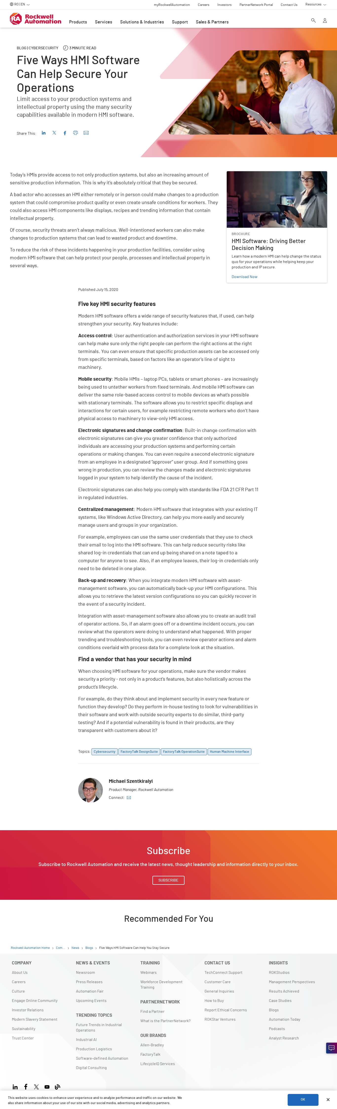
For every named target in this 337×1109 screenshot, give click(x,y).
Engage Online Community (34, 1001)
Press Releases (89, 982)
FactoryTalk (150, 1054)
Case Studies (280, 1001)
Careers (19, 982)
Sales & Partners (212, 22)
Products (78, 22)
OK (303, 1099)
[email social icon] (129, 797)
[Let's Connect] (331, 1048)
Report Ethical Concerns (226, 1010)
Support (180, 22)
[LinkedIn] (16, 1086)
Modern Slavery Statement (34, 1019)
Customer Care (218, 982)
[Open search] (313, 21)
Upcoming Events (91, 1001)
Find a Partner (152, 1012)
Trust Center (23, 1038)
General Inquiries (219, 991)
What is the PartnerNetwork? (165, 1021)
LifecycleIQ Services (157, 1064)
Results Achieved (284, 991)
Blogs (274, 1010)
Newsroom (85, 973)
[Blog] (57, 1086)
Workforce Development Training (161, 984)
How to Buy (214, 1001)
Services (103, 22)
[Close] (328, 1100)
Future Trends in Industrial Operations (99, 1027)
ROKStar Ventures (220, 1019)
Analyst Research (284, 1038)
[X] (36, 1086)
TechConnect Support (224, 973)
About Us (20, 973)
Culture (18, 991)
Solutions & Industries (142, 22)
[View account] (325, 21)
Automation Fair (90, 991)
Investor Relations (28, 1010)
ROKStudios (279, 973)
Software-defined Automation (102, 1058)
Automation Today (284, 1019)
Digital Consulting (91, 1068)
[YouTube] (47, 1086)
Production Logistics (94, 1049)
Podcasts (277, 1029)
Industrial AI (86, 1040)
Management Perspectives (292, 982)
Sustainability (23, 1029)
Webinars (148, 973)
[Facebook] (25, 1086)
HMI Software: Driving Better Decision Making (266, 174)
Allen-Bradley (152, 1045)
